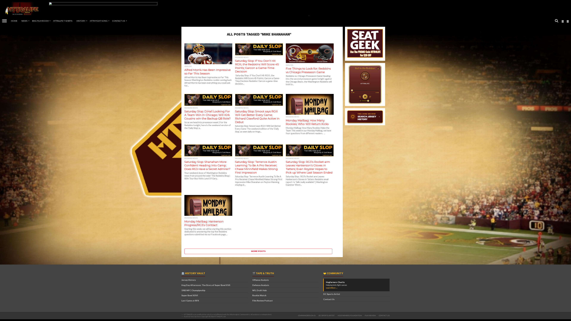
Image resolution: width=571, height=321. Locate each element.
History (81, 21)
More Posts (258, 251)
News (24, 21)
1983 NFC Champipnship (193, 290)
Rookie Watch (259, 295)
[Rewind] (360, 96)
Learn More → (332, 288)
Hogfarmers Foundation (350, 315)
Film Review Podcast (262, 300)
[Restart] (370, 96)
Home (14, 21)
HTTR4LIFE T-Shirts (62, 21)
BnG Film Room (40, 21)
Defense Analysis (260, 285)
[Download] (378, 68)
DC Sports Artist (331, 294)
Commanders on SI (307, 315)
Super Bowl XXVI (189, 295)
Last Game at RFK (190, 300)
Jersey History (188, 280)
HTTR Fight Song (99, 21)
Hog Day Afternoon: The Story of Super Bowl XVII (205, 285)
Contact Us (118, 21)
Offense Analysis (260, 280)
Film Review (370, 315)
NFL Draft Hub (259, 290)
